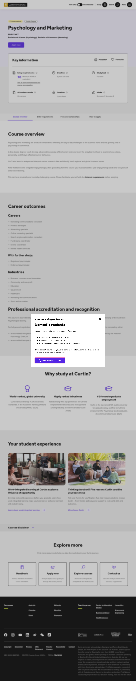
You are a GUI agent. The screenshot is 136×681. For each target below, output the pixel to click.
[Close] (100, 319)
